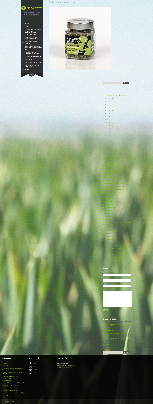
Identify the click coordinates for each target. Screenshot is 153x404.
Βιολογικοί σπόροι (109, 236)
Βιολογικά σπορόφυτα (110, 195)
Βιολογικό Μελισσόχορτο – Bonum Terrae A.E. (74, 5)
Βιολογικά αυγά (108, 141)
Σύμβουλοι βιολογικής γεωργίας (32, 42)
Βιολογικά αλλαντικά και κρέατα (112, 129)
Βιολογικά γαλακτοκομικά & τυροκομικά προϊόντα (117, 144)
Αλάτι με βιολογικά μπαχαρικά (112, 122)
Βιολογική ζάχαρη (109, 219)
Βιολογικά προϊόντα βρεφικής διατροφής (115, 183)
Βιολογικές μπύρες (109, 213)
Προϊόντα (28, 27)
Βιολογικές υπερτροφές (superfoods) (114, 216)
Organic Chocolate (109, 98)
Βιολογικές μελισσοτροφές (111, 210)
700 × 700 (61, 5)
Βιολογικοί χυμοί (109, 239)
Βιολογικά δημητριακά (110, 150)
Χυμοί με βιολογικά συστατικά (112, 260)
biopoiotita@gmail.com (66, 367)
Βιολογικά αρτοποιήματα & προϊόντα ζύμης (115, 135)
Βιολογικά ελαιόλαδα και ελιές (112, 159)
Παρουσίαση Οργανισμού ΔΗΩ (33, 56)
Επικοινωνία (28, 59)
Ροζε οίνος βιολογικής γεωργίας (113, 257)
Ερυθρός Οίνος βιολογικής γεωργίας (114, 245)
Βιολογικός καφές (109, 242)
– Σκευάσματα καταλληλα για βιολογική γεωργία (117, 95)
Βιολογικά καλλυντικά (110, 165)
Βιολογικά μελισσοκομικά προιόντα (113, 171)
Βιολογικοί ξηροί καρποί (111, 230)
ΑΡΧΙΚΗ (27, 24)
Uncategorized (108, 119)
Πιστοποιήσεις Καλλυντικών (33, 62)
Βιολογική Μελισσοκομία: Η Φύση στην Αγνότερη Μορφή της (33, 47)
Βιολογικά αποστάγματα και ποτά (113, 132)
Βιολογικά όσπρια (109, 180)
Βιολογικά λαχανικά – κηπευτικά (112, 168)
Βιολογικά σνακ (108, 192)
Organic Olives (108, 113)
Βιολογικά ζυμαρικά (109, 162)
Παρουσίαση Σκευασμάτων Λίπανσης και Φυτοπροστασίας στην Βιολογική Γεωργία (33, 32)
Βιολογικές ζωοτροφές (111, 207)
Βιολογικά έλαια (109, 153)
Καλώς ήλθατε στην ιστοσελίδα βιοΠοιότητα (32, 53)
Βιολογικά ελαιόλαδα (110, 156)
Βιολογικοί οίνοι (109, 233)
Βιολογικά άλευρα (109, 125)
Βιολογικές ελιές (109, 204)
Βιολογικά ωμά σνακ (110, 201)
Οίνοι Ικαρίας (108, 251)
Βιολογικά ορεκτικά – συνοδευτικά (113, 177)
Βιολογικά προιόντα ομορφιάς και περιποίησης (116, 189)
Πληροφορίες (108, 254)
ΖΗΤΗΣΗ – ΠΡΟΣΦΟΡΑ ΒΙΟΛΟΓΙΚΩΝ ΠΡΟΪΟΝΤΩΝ (32, 38)
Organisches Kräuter (110, 116)
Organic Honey (108, 107)
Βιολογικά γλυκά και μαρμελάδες (113, 147)
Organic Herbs (108, 104)
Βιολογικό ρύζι (108, 227)
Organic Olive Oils (109, 110)
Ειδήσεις (27, 69)
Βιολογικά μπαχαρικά (110, 174)
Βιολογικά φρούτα (109, 198)
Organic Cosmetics (109, 101)
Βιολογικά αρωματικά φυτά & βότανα (114, 138)
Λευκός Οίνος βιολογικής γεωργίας (113, 248)
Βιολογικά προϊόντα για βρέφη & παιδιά (114, 186)
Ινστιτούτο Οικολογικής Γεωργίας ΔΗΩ (32, 65)
